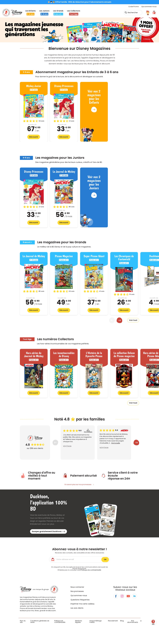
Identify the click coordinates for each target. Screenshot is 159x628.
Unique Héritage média (95, 621)
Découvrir (33, 137)
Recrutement (113, 621)
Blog (122, 621)
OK (105, 559)
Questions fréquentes (80, 599)
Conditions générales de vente (39, 621)
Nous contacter (77, 587)
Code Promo (133, 6)
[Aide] (153, 622)
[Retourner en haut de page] (154, 615)
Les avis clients (77, 608)
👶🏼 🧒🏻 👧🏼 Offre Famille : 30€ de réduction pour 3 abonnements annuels (79, 2)
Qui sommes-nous (149, 6)
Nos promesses (77, 591)
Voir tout (133, 320)
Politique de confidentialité (91, 570)
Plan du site (23, 621)
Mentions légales (78, 621)
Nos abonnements (132, 621)
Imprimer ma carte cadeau (82, 604)
